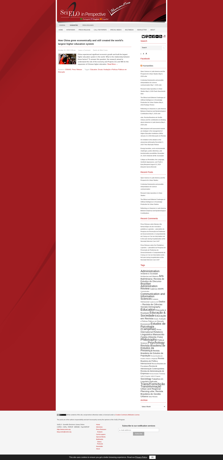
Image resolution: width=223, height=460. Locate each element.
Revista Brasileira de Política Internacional (152, 361)
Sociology (146, 378)
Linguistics (146, 334)
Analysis (99, 432)
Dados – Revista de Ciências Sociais (153, 304)
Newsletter (142, 30)
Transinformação (151, 386)
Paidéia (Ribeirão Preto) (152, 337)
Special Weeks (115, 30)
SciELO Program (155, 376)
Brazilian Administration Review (149, 286)
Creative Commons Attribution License (127, 415)
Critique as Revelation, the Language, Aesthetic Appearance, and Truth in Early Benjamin (152, 162)
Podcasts (100, 444)
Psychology (156, 342)
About (152, 30)
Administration (150, 271)
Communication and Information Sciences (153, 296)
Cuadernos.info (154, 302)
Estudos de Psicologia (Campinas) (153, 326)
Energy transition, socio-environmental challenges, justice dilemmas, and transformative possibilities (153, 151)
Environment (145, 324)
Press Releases (101, 429)
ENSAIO (68, 69)
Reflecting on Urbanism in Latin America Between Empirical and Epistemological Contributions (153, 111)
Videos (99, 441)
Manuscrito (158, 334)
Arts (161, 276)
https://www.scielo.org (64, 429)
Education (93, 69)
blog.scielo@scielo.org (64, 432)
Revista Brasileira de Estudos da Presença (153, 348)
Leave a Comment (84, 50)
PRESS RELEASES (87, 25)
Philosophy (149, 339)
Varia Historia (152, 397)
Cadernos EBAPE (157, 289)
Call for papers (100, 30)
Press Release (84, 30)
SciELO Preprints (145, 376)
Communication (145, 291)
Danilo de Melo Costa (100, 50)
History (159, 329)
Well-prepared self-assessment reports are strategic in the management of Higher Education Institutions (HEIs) (153, 131)
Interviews (70, 30)
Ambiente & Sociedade (149, 274)
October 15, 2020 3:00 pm (67, 50)
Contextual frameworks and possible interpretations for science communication (152, 82)
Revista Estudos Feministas (157, 373)
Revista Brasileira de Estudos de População (152, 353)
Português (86, 19)
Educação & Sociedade (153, 314)
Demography (154, 307)
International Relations (152, 332)
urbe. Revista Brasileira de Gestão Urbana (152, 394)
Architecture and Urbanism (149, 276)
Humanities (148, 66)
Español (105, 19)
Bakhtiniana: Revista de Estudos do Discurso (152, 280)
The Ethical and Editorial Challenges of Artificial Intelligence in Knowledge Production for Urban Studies (153, 100)
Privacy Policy (141, 457)
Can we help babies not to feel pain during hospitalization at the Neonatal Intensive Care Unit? (153, 239)
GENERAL (62, 25)
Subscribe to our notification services (138, 426)
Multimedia (129, 30)
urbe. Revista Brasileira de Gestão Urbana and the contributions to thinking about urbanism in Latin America (153, 120)
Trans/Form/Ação (153, 384)
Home (61, 30)
